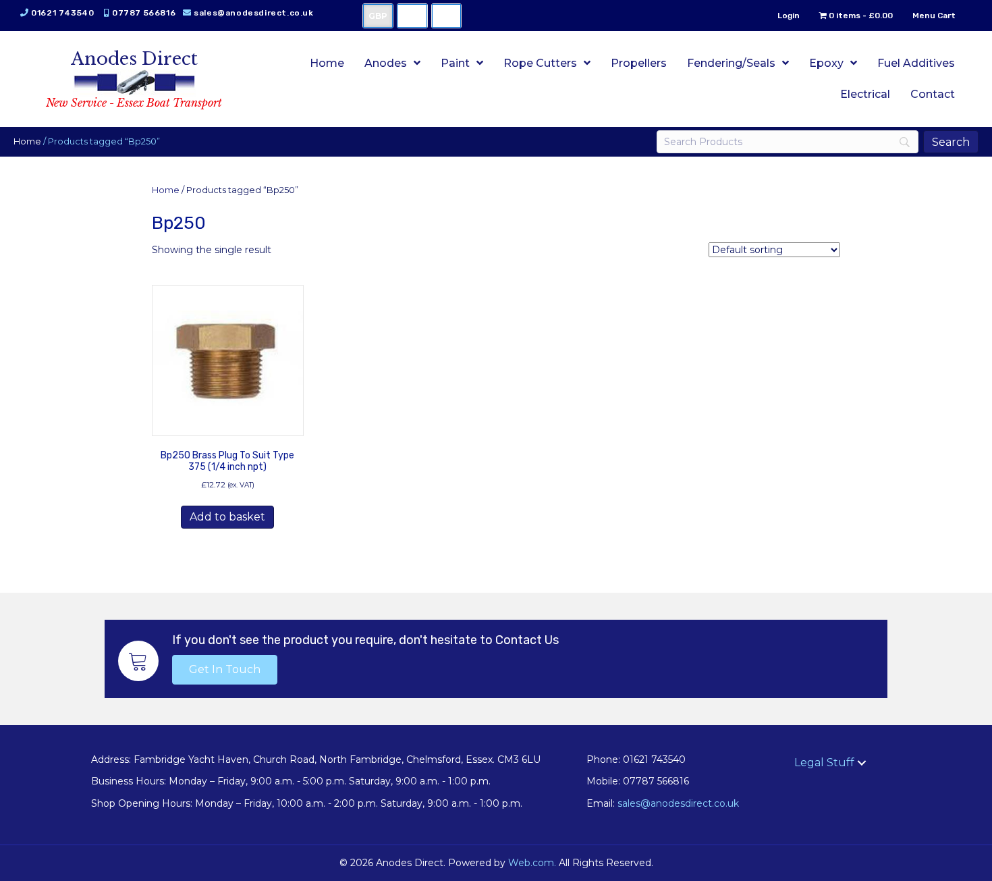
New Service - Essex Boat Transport (134, 102)
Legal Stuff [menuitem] (824, 762)
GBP (377, 16)
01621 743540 (62, 13)
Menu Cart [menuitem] (934, 15)
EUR (446, 16)
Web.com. (532, 863)
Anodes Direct (134, 59)
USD (412, 16)
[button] (224, 670)
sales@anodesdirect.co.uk (253, 13)
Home (27, 141)
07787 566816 (143, 13)
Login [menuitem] (788, 15)
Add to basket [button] (227, 516)
